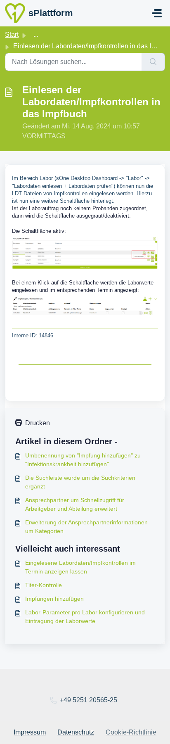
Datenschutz (75, 732)
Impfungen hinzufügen (54, 598)
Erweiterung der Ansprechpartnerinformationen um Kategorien (86, 526)
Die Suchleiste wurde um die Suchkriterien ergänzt (80, 482)
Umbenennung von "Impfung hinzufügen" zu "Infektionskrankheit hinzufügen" (83, 459)
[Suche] (153, 62)
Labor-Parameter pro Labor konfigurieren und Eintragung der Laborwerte (85, 616)
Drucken (37, 422)
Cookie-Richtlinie (131, 732)
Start (12, 34)
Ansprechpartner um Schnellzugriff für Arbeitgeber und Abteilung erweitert (74, 504)
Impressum (30, 732)
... (35, 34)
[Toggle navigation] (157, 13)
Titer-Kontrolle (43, 585)
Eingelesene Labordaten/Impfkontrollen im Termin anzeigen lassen (80, 567)
